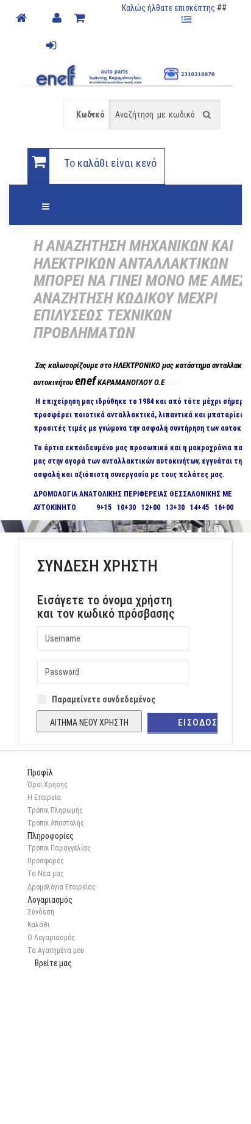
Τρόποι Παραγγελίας (59, 848)
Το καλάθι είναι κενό (110, 163)
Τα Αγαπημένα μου (55, 950)
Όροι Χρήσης (47, 784)
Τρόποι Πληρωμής (55, 810)
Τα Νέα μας (45, 873)
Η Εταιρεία (44, 797)
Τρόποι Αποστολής (55, 823)
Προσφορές (45, 861)
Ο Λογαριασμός (51, 937)
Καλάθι (38, 925)
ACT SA (149, 1106)
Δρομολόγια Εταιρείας (61, 887)
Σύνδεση (40, 912)
